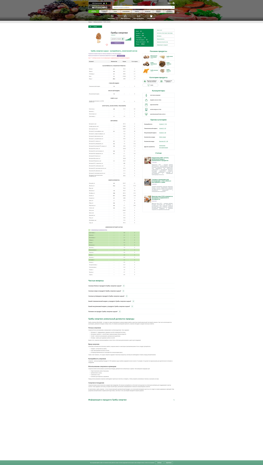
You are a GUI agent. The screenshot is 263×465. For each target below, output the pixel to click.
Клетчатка (162, 145)
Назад (95, 26)
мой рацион (121, 55)
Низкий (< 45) (162, 128)
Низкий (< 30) (162, 132)
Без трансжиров (163, 147)
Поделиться (118, 42)
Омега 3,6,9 (159, 30)
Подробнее (168, 462)
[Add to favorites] (106, 44)
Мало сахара (162, 137)
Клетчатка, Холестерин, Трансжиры (165, 33)
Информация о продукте (162, 45)
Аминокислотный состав (162, 42)
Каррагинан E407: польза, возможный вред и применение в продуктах (160, 159)
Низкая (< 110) (163, 124)
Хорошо (159, 462)
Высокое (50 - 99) (163, 141)
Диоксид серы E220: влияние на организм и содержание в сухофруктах (162, 198)
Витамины (159, 36)
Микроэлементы (160, 39)
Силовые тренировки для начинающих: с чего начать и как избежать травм (161, 181)
